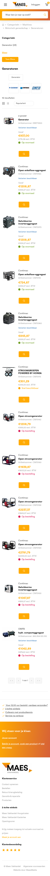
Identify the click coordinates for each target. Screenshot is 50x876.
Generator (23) (9, 45)
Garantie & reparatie (11, 796)
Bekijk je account (10, 744)
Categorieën (13, 25)
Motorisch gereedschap (16, 28)
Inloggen (35, 4)
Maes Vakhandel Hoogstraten (15, 813)
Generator (15, 77)
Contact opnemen (10, 784)
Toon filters (10, 59)
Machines (27, 25)
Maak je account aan (11, 837)
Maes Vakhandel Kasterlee (14, 817)
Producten (6, 800)
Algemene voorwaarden (34, 866)
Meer (4, 53)
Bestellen (6, 788)
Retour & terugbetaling (12, 792)
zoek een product (29, 744)
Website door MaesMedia (25, 870)
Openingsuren (8, 821)
